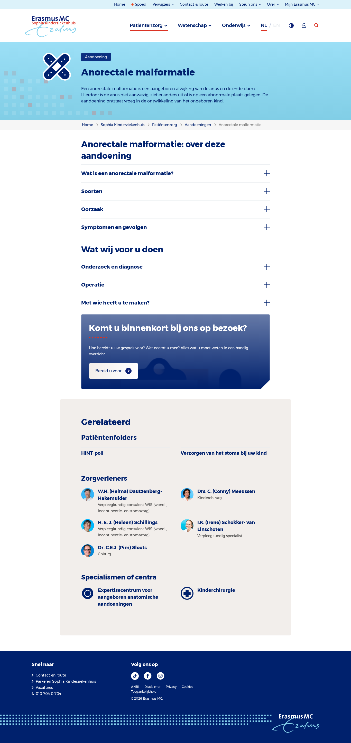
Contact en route (51, 675)
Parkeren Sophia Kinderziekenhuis (66, 681)
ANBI (135, 687)
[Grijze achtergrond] (291, 27)
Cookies (187, 687)
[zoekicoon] (316, 25)
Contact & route (194, 4)
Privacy (171, 687)
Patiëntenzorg (146, 25)
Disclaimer (152, 687)
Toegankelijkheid (143, 691)
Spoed (140, 4)
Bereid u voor (108, 370)
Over (271, 4)
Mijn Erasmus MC (301, 4)
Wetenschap (192, 25)
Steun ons (248, 4)
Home (119, 4)
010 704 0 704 (48, 693)
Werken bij (223, 4)
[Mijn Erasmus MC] (304, 27)
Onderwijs (234, 25)
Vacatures (44, 687)
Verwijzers (162, 4)
